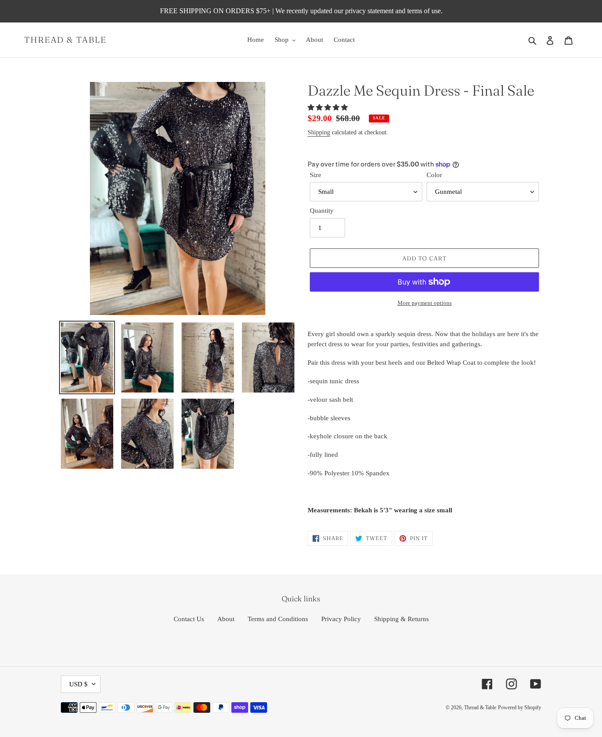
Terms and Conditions (278, 618)
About (225, 618)
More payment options (425, 303)
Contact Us (189, 618)
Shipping (319, 132)
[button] (328, 107)
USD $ (78, 684)
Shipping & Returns (401, 618)
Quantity (322, 210)
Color (434, 174)
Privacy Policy (341, 618)
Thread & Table (65, 40)
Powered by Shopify (519, 707)
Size (315, 174)
